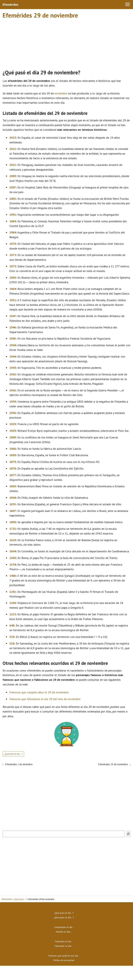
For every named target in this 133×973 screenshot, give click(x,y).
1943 (12, 368)
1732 (12, 529)
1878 (12, 468)
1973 (12, 255)
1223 (12, 614)
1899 (12, 455)
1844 (12, 497)
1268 (12, 603)
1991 (12, 214)
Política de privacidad (64, 960)
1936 (12, 413)
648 (11, 625)
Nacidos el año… (64, 931)
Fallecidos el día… (64, 941)
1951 (12, 300)
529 (11, 637)
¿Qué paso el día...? (13, 754)
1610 (12, 540)
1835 (12, 504)
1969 (12, 277)
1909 (12, 437)
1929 (12, 424)
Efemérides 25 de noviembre (113, 764)
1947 (12, 316)
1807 (12, 511)
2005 (12, 199)
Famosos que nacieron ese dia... (64, 955)
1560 (12, 558)
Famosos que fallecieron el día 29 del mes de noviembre (44, 699)
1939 (12, 401)
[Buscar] (128, 834)
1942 (12, 374)
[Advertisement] (66, 42)
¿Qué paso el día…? (64, 912)
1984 (12, 221)
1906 (12, 449)
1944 (12, 345)
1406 (12, 576)
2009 (12, 176)
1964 (12, 289)
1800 (12, 522)
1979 (12, 244)
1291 (12, 592)
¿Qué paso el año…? (64, 917)
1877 (12, 475)
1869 (12, 486)
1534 (12, 564)
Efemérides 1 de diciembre (19, 764)
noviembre (60, 93)
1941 (12, 390)
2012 (12, 149)
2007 (12, 187)
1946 (12, 327)
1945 (12, 338)
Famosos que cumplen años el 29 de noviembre (39, 692)
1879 (12, 462)
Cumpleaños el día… (64, 927)
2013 (12, 137)
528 (11, 643)
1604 (12, 551)
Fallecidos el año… (64, 945)
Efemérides (10, 4)
